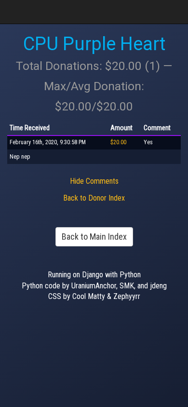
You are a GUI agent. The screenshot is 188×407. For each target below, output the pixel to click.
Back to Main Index (94, 236)
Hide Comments (94, 181)
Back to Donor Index (94, 198)
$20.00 (118, 142)
